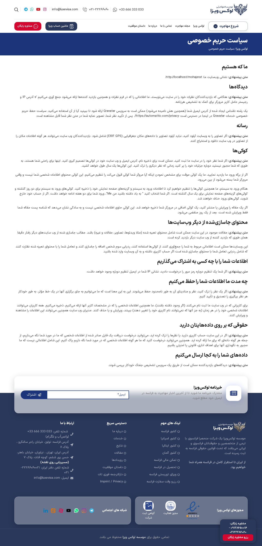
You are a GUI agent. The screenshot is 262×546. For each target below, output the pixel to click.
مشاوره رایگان (24, 26)
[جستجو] (16, 10)
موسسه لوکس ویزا (134, 537)
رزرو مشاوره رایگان (238, 537)
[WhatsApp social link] (32, 9)
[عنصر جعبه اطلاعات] (128, 10)
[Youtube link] (38, 9)
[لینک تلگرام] (26, 9)
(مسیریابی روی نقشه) (54, 462)
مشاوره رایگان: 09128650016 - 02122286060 (238, 528)
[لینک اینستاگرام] (45, 9)
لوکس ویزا (242, 49)
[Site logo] (228, 9)
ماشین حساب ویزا (58, 26)
